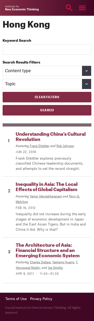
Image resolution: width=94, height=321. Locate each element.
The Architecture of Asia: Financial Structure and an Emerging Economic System (48, 250)
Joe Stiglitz (55, 267)
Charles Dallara (40, 262)
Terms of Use (16, 299)
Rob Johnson (65, 146)
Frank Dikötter (39, 146)
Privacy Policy (41, 299)
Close (11, 8)
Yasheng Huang (63, 262)
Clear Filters (47, 97)
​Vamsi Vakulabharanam (46, 196)
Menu (82, 8)
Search (69, 8)
